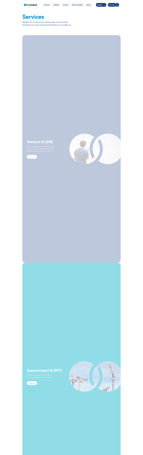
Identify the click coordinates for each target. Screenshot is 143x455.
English (99, 5)
